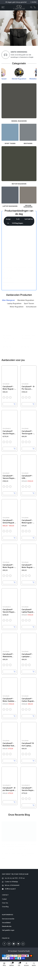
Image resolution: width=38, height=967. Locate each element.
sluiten (33, 2)
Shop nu (6, 36)
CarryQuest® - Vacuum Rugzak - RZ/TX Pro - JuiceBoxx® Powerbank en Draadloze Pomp (18, 269)
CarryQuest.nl (7, 428)
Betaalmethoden (6, 926)
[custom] (4, 944)
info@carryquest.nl (10, 889)
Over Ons (5, 903)
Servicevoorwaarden (8, 919)
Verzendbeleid (6, 923)
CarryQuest (6, 265)
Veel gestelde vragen (8, 930)
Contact (4, 899)
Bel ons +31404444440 (12, 885)
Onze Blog (5, 907)
